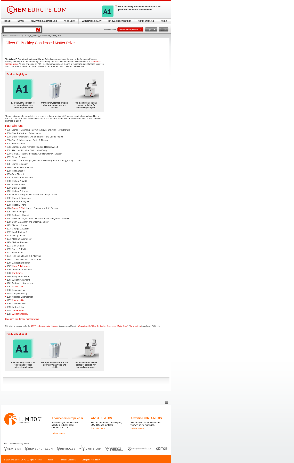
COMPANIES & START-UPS (44, 21)
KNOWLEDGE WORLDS (119, 21)
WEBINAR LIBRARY (92, 21)
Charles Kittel (18, 300)
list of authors (135, 326)
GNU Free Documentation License (44, 326)
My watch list (110, 29)
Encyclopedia (15, 36)
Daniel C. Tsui (18, 208)
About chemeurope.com (67, 418)
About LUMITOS (101, 418)
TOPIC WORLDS (146, 21)
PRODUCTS (69, 21)
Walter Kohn (17, 286)
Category (9, 319)
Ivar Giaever (17, 273)
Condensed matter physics (27, 319)
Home (5, 36)
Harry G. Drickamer (21, 266)
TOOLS (164, 21)
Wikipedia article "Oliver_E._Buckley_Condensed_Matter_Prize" (103, 326)
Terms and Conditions (68, 460)
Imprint (50, 460)
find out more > (58, 433)
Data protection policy (91, 460)
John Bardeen (18, 310)
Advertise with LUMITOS (146, 418)
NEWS (21, 21)
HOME (7, 21)
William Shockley (20, 314)
